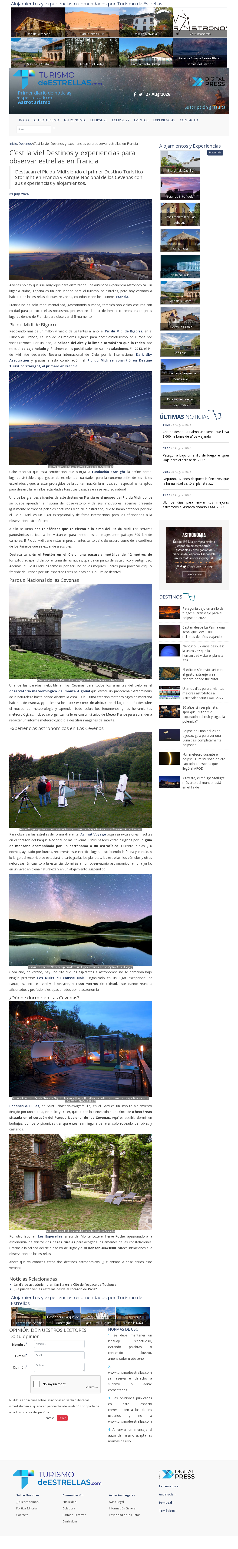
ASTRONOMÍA (75, 120)
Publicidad (69, 1502)
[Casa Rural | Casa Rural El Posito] (98, 1316)
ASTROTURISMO (46, 120)
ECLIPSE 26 (98, 120)
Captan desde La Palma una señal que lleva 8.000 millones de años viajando (196, 434)
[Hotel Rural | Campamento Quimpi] (146, 52)
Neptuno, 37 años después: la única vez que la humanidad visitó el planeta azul (196, 481)
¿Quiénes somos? (27, 1502)
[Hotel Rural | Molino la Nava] (133, 1316)
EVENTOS (141, 120)
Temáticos (167, 1511)
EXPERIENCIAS (164, 120)
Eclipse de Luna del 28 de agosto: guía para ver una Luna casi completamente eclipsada (201, 738)
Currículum (70, 1521)
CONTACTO (189, 120)
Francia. (123, 296)
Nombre (19, 1344)
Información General (122, 1508)
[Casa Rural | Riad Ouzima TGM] (92, 22)
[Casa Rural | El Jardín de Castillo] (180, 162)
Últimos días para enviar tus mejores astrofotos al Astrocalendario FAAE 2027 (196, 504)
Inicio (24, 120)
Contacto (22, 1515)
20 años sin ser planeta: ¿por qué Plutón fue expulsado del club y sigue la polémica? (203, 714)
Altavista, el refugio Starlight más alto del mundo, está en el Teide (203, 782)
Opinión (20, 1367)
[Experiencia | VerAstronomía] (200, 22)
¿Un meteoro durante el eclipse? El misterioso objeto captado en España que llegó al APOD (203, 761)
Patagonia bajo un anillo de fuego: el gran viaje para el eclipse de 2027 (196, 457)
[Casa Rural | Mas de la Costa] (38, 52)
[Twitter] (140, 94)
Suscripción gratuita (205, 107)
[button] (20, 235)
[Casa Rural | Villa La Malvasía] (146, 22)
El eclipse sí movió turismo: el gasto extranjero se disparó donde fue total (202, 674)
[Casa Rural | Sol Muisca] (180, 240)
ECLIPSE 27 (120, 120)
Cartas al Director (74, 1515)
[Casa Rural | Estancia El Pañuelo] (180, 188)
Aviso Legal (116, 1502)
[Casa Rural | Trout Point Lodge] (92, 52)
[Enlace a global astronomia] (194, 555)
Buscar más (215, 152)
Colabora (69, 1508)
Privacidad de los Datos (124, 1515)
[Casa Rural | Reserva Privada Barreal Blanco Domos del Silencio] (200, 52)
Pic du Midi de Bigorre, (124, 331)
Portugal (166, 1503)
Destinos (25, 143)
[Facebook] (135, 94)
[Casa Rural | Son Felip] (180, 344)
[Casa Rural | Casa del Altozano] (38, 22)
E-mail (21, 1355)
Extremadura (169, 1486)
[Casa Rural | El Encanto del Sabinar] (28, 1316)
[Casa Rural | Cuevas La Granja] (180, 318)
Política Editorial (26, 1508)
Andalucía (166, 1494)
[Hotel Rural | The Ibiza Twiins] (180, 266)
